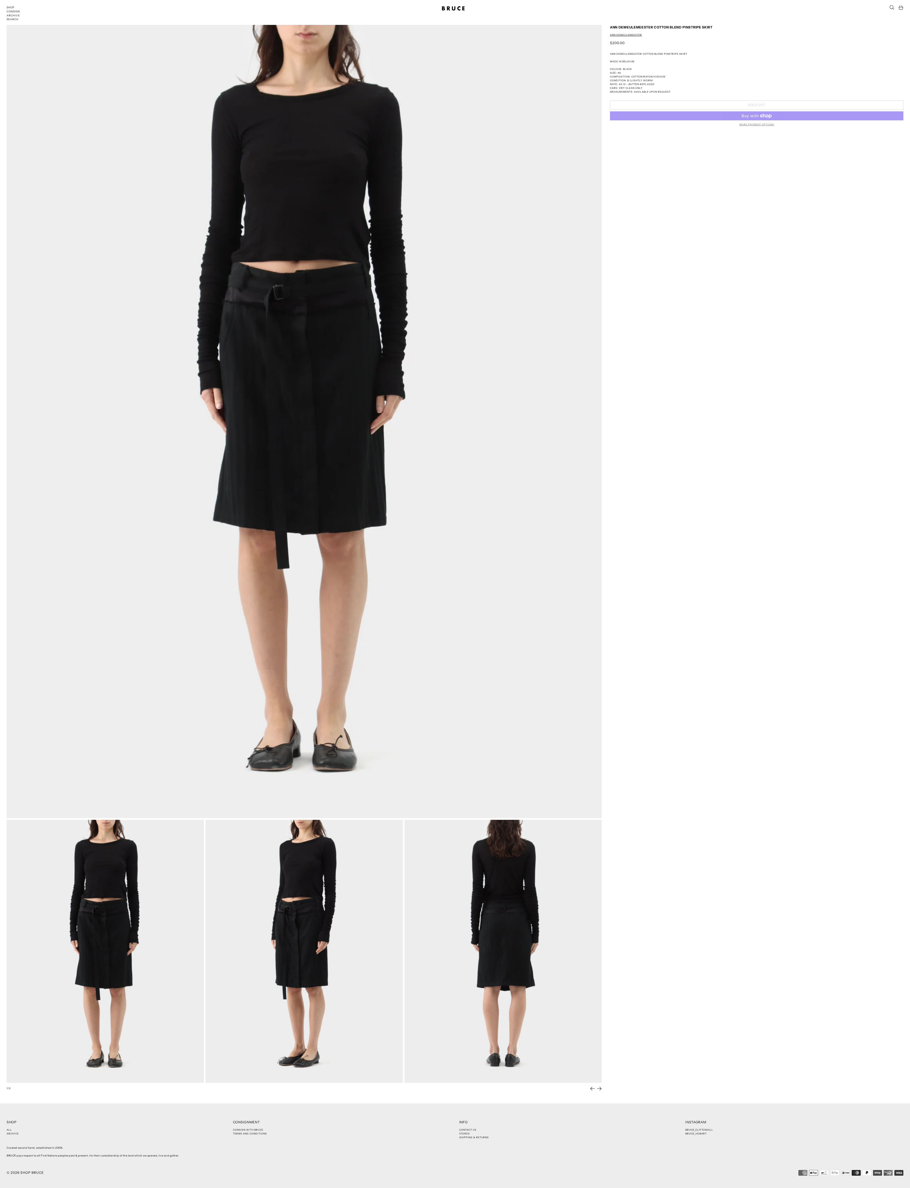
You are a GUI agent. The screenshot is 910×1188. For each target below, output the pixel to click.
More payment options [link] (756, 124)
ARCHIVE (13, 15)
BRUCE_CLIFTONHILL (699, 1129)
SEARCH (12, 19)
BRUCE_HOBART (696, 1133)
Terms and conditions (250, 1133)
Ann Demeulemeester (626, 34)
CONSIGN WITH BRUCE (248, 1129)
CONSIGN (13, 11)
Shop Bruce (32, 1172)
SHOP (10, 7)
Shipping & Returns (474, 1137)
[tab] (105, 951)
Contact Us (467, 1129)
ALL (9, 1129)
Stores (464, 1133)
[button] (891, 7)
